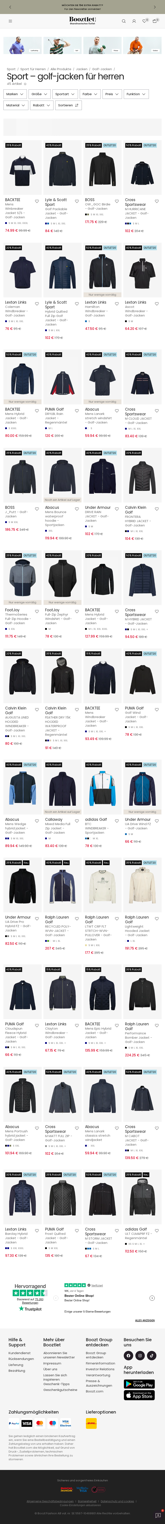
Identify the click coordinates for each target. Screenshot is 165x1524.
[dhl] (91, 1424)
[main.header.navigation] (10, 21)
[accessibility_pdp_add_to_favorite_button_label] (37, 201)
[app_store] (139, 1395)
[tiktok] (151, 1355)
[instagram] (140, 1355)
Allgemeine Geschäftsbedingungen (50, 1501)
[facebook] (128, 1355)
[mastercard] (39, 1424)
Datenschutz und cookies (117, 1501)
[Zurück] (10, 7)
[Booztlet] (82, 21)
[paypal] (14, 1424)
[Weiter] (155, 7)
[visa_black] (26, 1424)
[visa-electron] (65, 1424)
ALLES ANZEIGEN (145, 1320)
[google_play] (139, 1384)
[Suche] (124, 21)
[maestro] (52, 1424)
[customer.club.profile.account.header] (134, 21)
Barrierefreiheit (87, 1501)
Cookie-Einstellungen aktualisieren (80, 1505)
